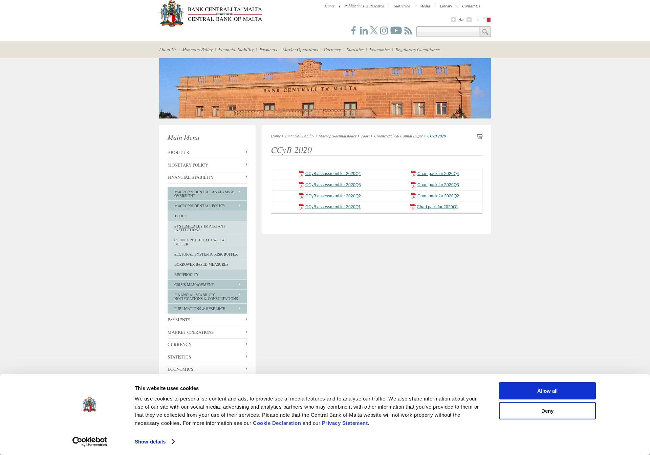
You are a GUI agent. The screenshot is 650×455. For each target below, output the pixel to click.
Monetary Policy (197, 49)
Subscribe (402, 5)
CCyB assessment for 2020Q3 (333, 184)
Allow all (547, 391)
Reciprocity (186, 274)
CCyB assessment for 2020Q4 (333, 173)
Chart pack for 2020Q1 (437, 206)
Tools (180, 215)
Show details (150, 442)
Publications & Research (364, 5)
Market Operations (300, 49)
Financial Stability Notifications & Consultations (206, 296)
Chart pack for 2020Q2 (438, 196)
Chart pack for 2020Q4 (438, 173)
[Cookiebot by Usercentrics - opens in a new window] (90, 442)
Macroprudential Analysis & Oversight (204, 193)
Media (425, 5)
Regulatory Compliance (417, 49)
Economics (379, 49)
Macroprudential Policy (199, 205)
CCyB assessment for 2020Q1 (333, 206)
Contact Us (471, 5)
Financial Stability (236, 49)
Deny (547, 410)
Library (446, 5)
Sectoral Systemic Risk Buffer (206, 254)
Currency (332, 49)
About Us (167, 49)
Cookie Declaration (277, 423)
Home (329, 5)
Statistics (355, 49)
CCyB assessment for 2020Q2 (333, 196)
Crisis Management (194, 284)
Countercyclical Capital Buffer (200, 241)
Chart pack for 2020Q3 (438, 184)
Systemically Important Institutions (199, 227)
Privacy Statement (345, 423)
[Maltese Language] (487, 19)
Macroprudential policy (337, 136)
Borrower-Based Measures (201, 264)
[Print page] (479, 137)
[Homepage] (210, 25)
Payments (268, 49)
